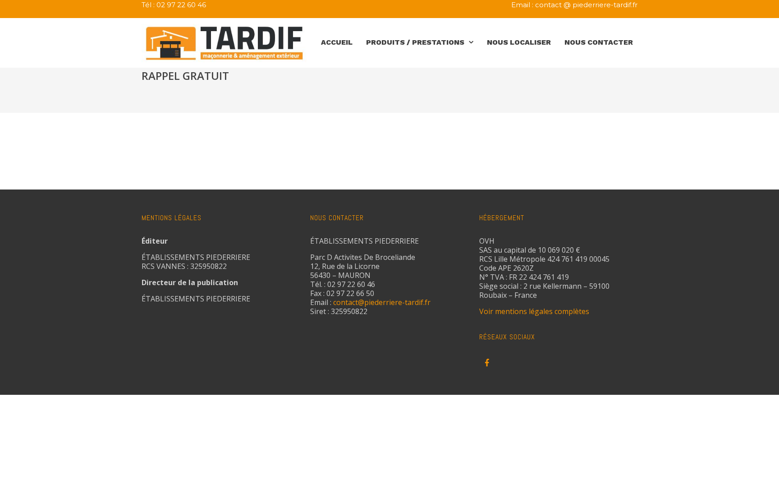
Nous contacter (598, 42)
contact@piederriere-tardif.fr (382, 302)
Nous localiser (519, 42)
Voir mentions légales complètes (534, 311)
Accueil (337, 42)
